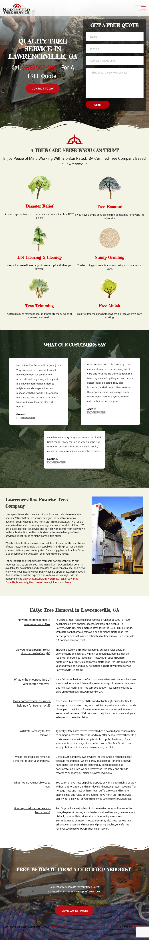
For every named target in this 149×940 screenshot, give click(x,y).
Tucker (63, 578)
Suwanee (73, 578)
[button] (143, 7)
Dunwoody (22, 582)
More (68, 582)
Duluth (43, 578)
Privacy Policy (58, 926)
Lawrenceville (30, 578)
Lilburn (55, 582)
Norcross (53, 578)
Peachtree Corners (39, 582)
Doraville (10, 582)
